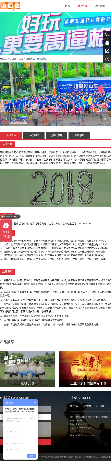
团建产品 (82, 6)
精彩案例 (87, 406)
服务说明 (56, 135)
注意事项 (79, 135)
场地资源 (100, 6)
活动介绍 (11, 135)
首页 (20, 58)
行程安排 (33, 135)
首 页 (67, 6)
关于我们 (100, 406)
